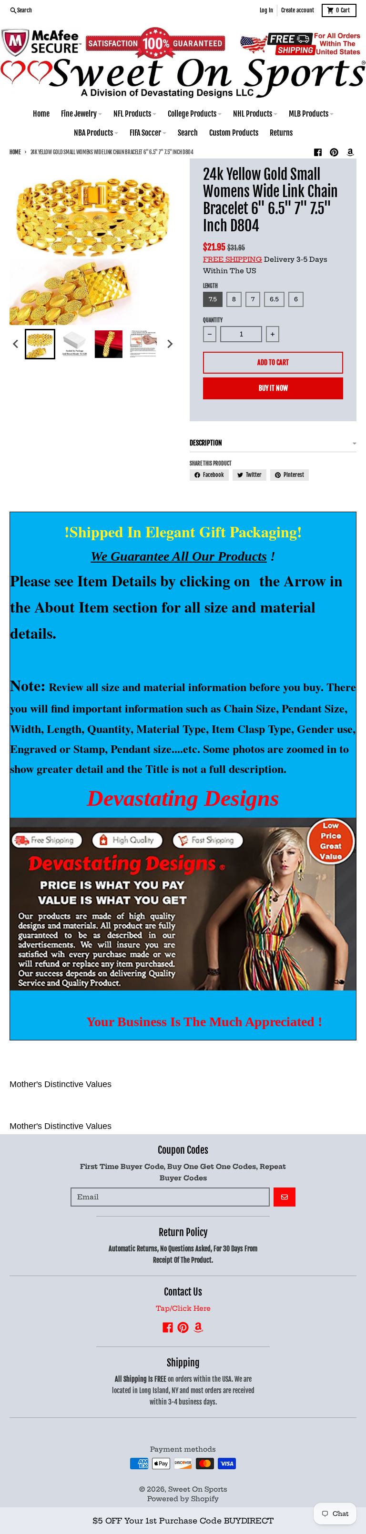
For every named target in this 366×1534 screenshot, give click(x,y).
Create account (297, 10)
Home (15, 152)
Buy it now (273, 388)
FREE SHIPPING (232, 259)
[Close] (339, 1499)
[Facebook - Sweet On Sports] (318, 152)
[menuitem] (40, 344)
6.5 (274, 299)
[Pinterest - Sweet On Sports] (334, 152)
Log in (266, 10)
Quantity (213, 320)
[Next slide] (169, 344)
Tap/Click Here (183, 1308)
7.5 (213, 299)
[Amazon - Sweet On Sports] (350, 152)
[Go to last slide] (16, 344)
